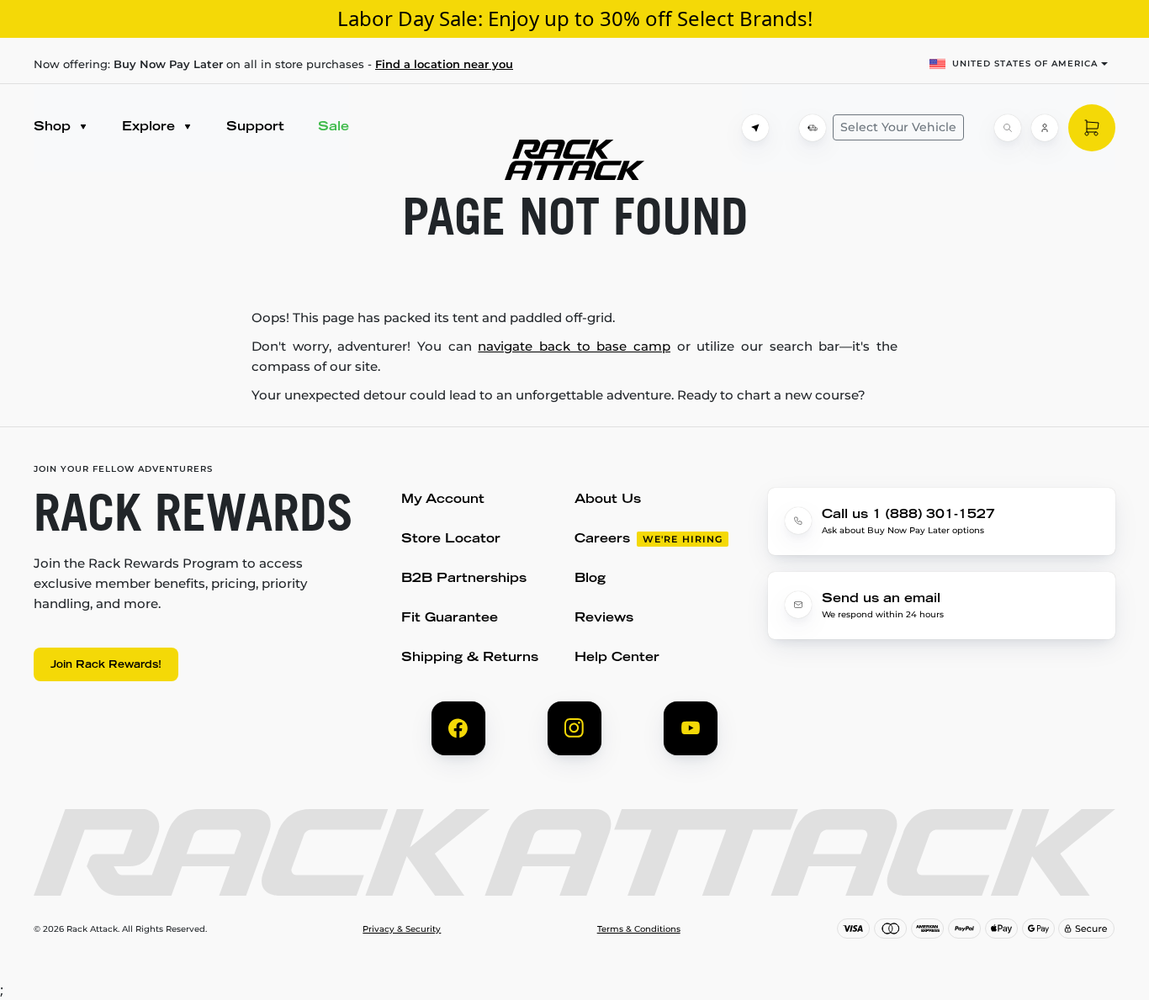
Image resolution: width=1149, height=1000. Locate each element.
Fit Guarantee (449, 618)
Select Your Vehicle (898, 127)
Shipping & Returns (469, 658)
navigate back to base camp (574, 346)
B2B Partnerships (464, 579)
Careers (602, 539)
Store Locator (450, 539)
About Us (607, 500)
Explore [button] (150, 127)
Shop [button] (54, 127)
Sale (333, 127)
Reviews (603, 618)
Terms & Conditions (638, 929)
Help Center (616, 658)
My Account (442, 500)
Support (255, 127)
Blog (590, 579)
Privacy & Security (402, 929)
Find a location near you (444, 64)
